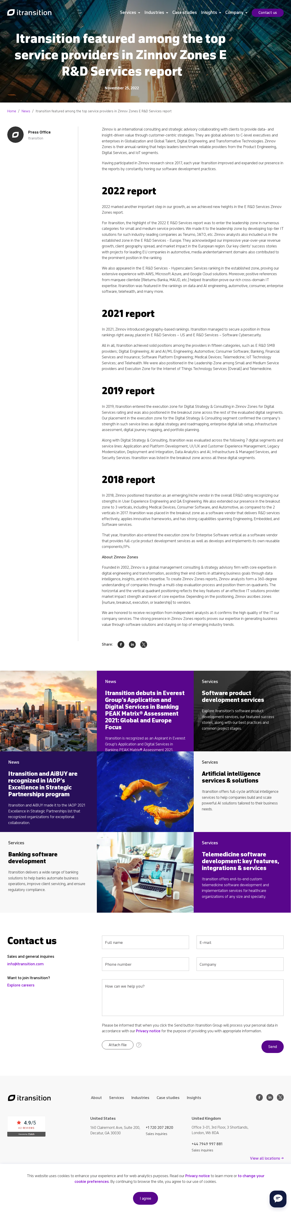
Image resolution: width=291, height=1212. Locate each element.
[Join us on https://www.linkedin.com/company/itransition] (269, 1099)
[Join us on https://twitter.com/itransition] (280, 1099)
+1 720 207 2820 (159, 1127)
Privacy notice (148, 1031)
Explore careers (21, 985)
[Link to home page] (29, 12)
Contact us (267, 12)
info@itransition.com (25, 964)
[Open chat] (278, 1199)
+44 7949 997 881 (207, 1144)
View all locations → (267, 1158)
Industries (154, 12)
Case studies (184, 12)
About (96, 1098)
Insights (209, 12)
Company (234, 12)
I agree (145, 1198)
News (26, 111)
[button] (117, 1044)
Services (128, 12)
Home (11, 111)
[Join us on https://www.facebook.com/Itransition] (259, 1099)
